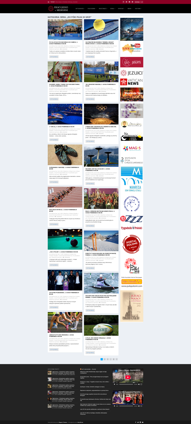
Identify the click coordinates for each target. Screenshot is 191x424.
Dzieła (112, 8)
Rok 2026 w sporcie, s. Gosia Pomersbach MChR (63, 210)
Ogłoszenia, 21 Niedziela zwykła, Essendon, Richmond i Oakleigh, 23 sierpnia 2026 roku (63, 372)
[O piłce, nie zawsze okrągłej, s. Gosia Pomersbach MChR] (101, 325)
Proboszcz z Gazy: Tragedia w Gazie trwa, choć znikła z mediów (94, 382)
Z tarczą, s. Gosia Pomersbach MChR (61, 127)
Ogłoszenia (91, 8)
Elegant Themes (63, 422)
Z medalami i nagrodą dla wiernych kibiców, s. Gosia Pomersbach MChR (101, 127)
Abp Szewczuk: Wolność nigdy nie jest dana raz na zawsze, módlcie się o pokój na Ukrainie (95, 404)
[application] (128, 377)
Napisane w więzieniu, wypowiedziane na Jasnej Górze (94, 390)
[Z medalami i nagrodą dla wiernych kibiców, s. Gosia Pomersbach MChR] (101, 114)
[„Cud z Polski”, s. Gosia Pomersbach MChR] (65, 239)
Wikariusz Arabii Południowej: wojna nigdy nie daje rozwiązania (93, 372)
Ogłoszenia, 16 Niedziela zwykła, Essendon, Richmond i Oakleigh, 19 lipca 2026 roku (63, 405)
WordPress (80, 422)
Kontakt (121, 8)
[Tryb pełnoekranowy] (141, 384)
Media (129, 8)
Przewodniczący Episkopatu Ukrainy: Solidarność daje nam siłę (95, 399)
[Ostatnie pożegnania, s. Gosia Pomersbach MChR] (65, 280)
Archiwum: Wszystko (73, 213)
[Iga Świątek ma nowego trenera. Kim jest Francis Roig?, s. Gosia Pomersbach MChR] (101, 29)
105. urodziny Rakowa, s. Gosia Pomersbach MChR (101, 85)
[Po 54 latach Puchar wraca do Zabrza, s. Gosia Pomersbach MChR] (65, 29)
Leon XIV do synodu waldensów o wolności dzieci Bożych (94, 409)
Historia (138, 8)
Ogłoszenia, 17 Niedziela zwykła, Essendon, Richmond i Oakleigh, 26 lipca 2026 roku (63, 399)
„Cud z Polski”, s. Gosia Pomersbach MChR (63, 252)
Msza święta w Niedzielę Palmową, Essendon (67, 2)
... (110, 359)
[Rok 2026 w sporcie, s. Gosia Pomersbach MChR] (65, 197)
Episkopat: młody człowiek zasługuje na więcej (92, 386)
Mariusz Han (54, 46)
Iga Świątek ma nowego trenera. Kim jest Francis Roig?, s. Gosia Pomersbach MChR (100, 43)
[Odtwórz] (114, 384)
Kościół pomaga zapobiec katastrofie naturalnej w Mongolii (93, 394)
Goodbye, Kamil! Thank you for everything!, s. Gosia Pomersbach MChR (64, 85)
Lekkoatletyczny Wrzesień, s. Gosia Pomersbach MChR (61, 335)
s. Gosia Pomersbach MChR (59, 47)
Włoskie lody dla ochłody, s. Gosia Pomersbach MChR (98, 169)
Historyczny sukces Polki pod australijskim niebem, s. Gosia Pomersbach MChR (101, 296)
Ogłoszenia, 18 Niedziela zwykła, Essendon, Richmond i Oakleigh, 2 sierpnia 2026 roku (63, 392)
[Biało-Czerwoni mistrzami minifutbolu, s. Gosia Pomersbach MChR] (101, 198)
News (68, 374)
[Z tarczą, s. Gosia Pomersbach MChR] (65, 114)
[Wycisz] (139, 384)
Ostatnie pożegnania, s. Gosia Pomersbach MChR (64, 293)
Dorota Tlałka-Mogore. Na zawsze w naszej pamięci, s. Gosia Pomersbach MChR (101, 254)
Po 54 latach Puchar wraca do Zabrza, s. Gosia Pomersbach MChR (63, 43)
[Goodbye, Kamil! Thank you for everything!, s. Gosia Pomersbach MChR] (65, 71)
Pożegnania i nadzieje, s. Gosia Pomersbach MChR (64, 168)
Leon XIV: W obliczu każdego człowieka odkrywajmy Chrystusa (93, 413)
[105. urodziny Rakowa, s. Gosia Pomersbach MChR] (101, 71)
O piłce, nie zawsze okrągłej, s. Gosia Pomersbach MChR (98, 338)
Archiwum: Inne (72, 46)
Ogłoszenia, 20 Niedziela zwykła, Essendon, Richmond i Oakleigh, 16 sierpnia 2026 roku (63, 379)
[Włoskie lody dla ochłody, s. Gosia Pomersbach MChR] (101, 156)
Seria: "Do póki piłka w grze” (71, 47)
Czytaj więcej (54, 56)
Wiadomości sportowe (54, 49)
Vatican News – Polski (89, 369)
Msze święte (102, 8)
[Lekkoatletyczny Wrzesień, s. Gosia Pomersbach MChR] (65, 322)
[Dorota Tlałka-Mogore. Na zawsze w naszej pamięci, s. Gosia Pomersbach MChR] (101, 241)
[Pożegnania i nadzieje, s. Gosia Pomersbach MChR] (65, 155)
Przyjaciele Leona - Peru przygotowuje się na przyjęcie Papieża (94, 377)
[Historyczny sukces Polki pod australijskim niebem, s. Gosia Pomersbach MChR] (101, 283)
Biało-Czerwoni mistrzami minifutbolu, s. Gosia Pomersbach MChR (100, 212)
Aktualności (80, 8)
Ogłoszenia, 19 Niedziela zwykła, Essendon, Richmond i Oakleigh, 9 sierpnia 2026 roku (63, 385)
